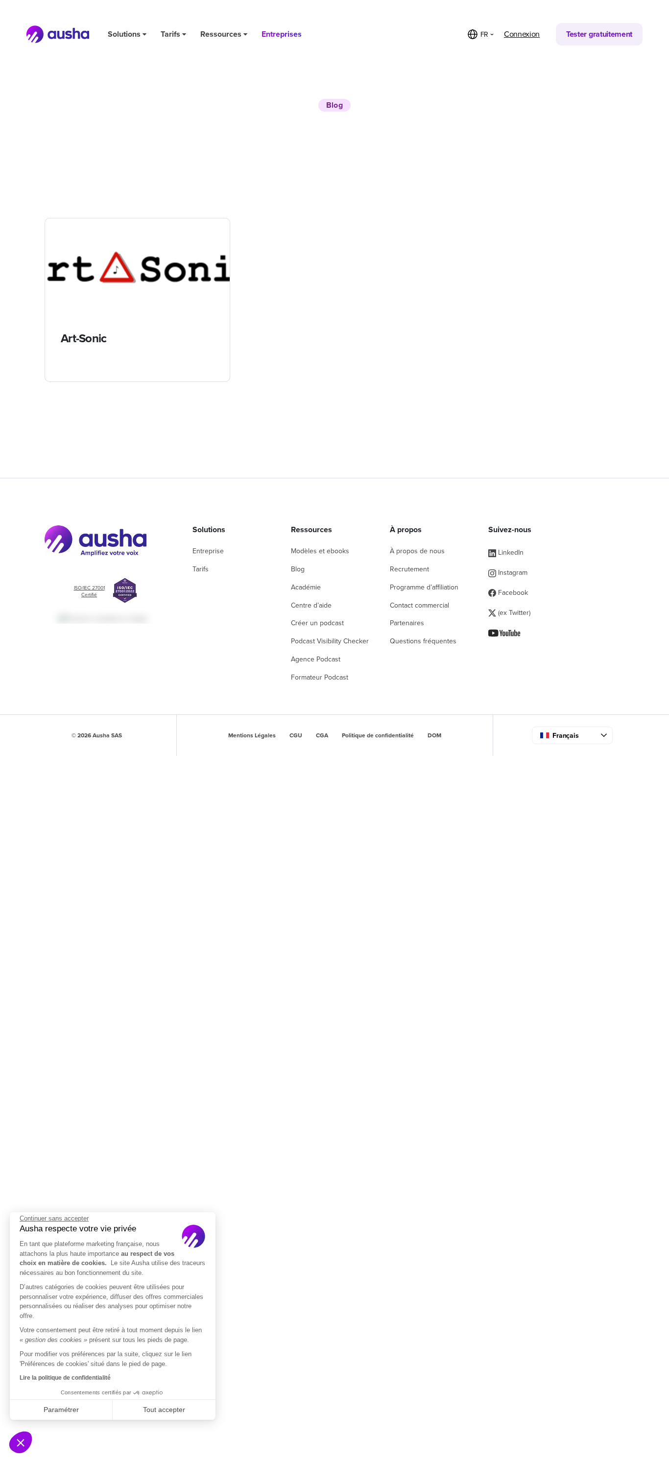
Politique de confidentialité (378, 735)
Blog (298, 569)
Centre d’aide (311, 605)
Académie (306, 587)
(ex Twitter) (513, 613)
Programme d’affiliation (424, 587)
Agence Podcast (315, 659)
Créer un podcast (317, 623)
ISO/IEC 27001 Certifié (89, 591)
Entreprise (208, 551)
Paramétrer (61, 1409)
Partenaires (407, 623)
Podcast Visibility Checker (330, 641)
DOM (434, 735)
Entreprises (282, 34)
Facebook (512, 592)
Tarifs (171, 34)
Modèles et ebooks (320, 551)
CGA (322, 735)
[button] (20, 1442)
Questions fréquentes (423, 641)
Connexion (522, 34)
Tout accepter (164, 1409)
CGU (295, 735)
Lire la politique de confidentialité (65, 1377)
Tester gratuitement (599, 34)
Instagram (511, 572)
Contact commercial (419, 605)
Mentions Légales (252, 735)
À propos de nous (417, 551)
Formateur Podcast (319, 677)
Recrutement (409, 569)
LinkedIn (510, 552)
